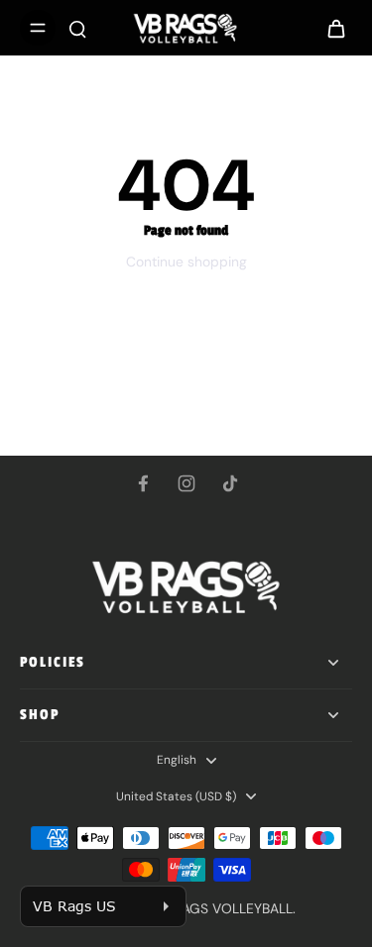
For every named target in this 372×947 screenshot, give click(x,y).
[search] (77, 28)
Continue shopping (186, 261)
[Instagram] (186, 483)
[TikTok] (230, 483)
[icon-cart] (330, 28)
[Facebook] (143, 483)
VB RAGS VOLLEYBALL (223, 908)
